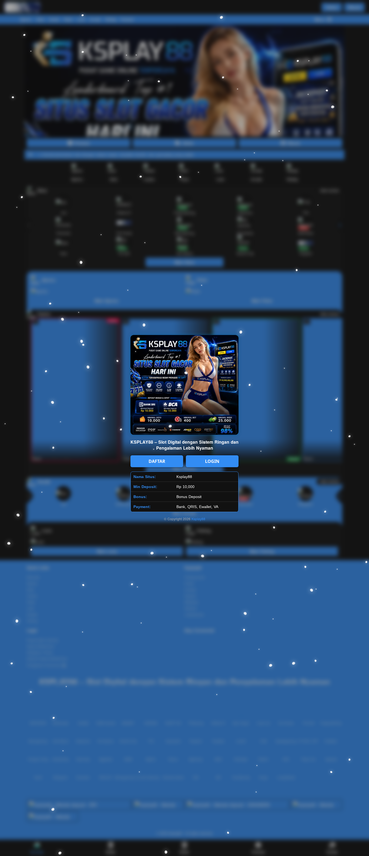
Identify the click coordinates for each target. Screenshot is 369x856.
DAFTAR (157, 461)
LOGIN (212, 461)
